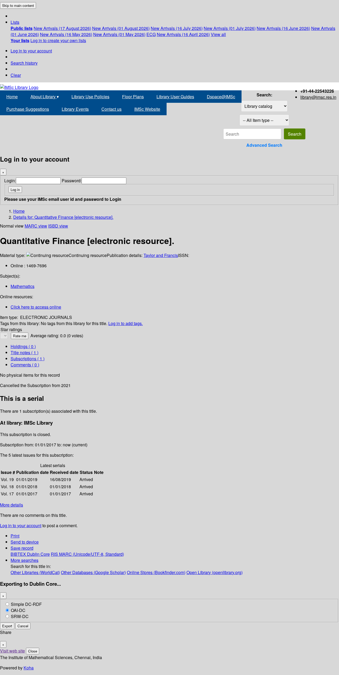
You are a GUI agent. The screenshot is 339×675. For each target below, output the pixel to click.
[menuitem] (22, 28)
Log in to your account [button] (20, 525)
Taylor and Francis (161, 255)
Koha (29, 668)
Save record (22, 548)
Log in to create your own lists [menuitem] (58, 40)
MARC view (36, 226)
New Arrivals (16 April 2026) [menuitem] (183, 34)
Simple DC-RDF (26, 604)
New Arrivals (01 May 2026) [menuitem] (119, 34)
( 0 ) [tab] (23, 346)
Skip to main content (18, 5)
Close (32, 651)
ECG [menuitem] (151, 34)
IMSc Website (147, 109)
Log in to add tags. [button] (125, 323)
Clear (16, 75)
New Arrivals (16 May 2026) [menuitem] (66, 34)
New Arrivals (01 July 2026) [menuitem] (230, 28)
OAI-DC (18, 610)
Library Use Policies (90, 97)
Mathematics (22, 286)
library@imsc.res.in (318, 97)
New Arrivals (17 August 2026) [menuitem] (62, 28)
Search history (24, 63)
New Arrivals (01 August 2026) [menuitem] (121, 28)
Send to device (25, 542)
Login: (10, 180)
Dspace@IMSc (221, 97)
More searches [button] (24, 560)
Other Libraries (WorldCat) (35, 572)
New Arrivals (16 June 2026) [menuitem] (283, 28)
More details (11, 505)
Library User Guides (175, 97)
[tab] (24, 352)
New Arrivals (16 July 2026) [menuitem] (177, 28)
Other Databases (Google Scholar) (93, 572)
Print (15, 536)
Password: (72, 180)
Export (7, 625)
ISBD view (58, 226)
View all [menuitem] (218, 34)
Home (12, 97)
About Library (44, 97)
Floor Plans (133, 97)
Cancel (22, 625)
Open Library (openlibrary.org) (214, 572)
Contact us (111, 109)
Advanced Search (264, 145)
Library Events (75, 109)
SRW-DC (20, 616)
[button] (15, 22)
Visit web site (12, 651)
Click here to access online (36, 307)
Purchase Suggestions (27, 109)
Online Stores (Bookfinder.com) (156, 572)
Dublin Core (38, 554)
